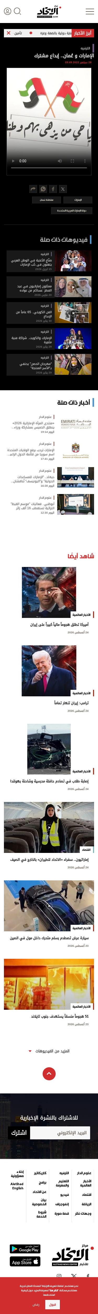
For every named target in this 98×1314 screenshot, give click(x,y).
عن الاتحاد (39, 1192)
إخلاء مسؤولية (17, 1174)
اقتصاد (86, 1195)
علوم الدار (84, 1173)
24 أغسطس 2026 (78, 632)
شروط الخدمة (41, 1214)
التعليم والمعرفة (62, 1183)
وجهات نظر (83, 1214)
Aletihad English (17, 1186)
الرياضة (86, 1204)
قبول (52, 1304)
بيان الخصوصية (39, 1202)
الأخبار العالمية (85, 1183)
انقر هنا (54, 1290)
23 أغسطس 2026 (78, 945)
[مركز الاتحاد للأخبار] (49, 11)
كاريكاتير (40, 1173)
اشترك (19, 1132)
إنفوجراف (62, 1204)
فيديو (64, 1195)
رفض (36, 1304)
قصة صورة (62, 1214)
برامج (42, 1182)
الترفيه (64, 1173)
